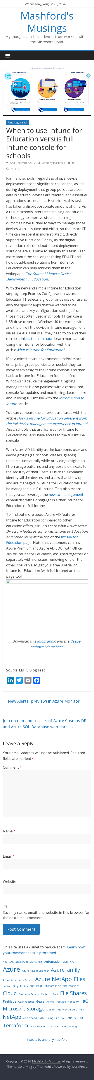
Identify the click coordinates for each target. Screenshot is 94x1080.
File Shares (73, 993)
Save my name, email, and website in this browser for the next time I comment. (46, 915)
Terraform (15, 1025)
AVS (72, 961)
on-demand (30, 1017)
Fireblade (9, 1001)
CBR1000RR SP (53, 986)
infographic (46, 641)
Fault (55, 994)
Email (8, 856)
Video (64, 1026)
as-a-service (22, 961)
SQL (81, 1017)
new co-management (66, 494)
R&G (41, 1017)
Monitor (51, 1009)
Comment (12, 767)
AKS (11, 961)
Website (9, 881)
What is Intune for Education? (40, 349)
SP (75, 1017)
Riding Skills (52, 1017)
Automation (52, 961)
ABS (5, 961)
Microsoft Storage (23, 1008)
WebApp (74, 1026)
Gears (40, 1001)
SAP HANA (66, 1017)
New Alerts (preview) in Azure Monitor (41, 701)
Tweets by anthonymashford (47, 1039)
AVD (65, 961)
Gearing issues (26, 1001)
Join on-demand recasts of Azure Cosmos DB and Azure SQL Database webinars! (45, 724)
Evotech (45, 994)
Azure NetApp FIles (60, 979)
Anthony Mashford (54, 163)
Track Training (38, 1026)
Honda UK (73, 1001)
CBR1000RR (36, 986)
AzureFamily (65, 969)
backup (7, 986)
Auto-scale (36, 961)
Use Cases (53, 1026)
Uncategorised (17, 122)
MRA (81, 1009)
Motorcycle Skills (67, 1009)
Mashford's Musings (47, 21)
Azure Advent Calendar (35, 970)
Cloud (10, 993)
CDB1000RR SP (71, 986)
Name (9, 831)
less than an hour (38, 338)
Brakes (24, 986)
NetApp (12, 1016)
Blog (15, 986)
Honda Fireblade (56, 1001)
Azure (11, 969)
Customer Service (29, 994)
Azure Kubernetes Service (18, 980)
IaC (84, 1001)
